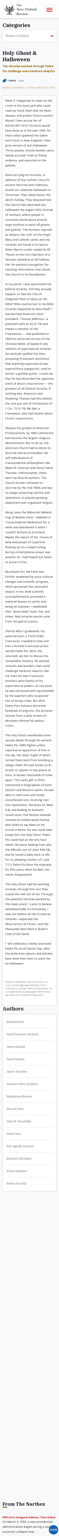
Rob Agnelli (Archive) (20, 1146)
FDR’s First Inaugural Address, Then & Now (29, 1517)
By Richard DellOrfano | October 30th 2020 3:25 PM (29, 87)
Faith (21, 80)
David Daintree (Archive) (22, 1034)
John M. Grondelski (18, 1121)
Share (53, 1529)
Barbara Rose (15, 1022)
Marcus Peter (15, 1109)
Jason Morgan (15, 1059)
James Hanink (15, 1046)
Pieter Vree (13, 1134)
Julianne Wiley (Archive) (22, 1084)
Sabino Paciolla (16, 1183)
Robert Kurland (16, 1171)
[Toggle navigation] (49, 9)
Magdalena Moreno (19, 1096)
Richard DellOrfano (18, 1158)
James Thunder (16, 1071)
